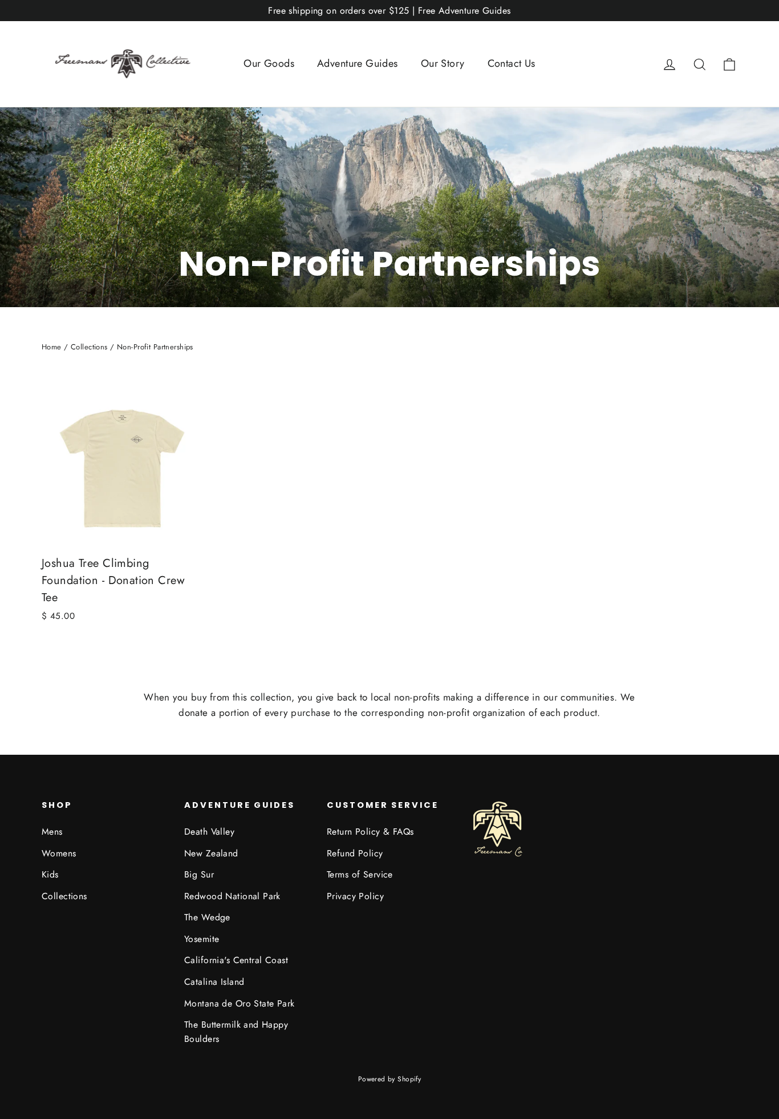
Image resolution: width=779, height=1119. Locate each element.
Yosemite (201, 938)
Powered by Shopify (389, 1079)
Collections (89, 346)
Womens (59, 853)
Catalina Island (214, 981)
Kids (50, 874)
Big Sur (199, 874)
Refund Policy (355, 853)
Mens (52, 831)
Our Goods (269, 63)
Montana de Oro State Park (239, 1003)
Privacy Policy (355, 896)
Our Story (443, 63)
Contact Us (511, 63)
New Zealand (211, 853)
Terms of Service (360, 874)
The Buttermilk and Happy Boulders (236, 1031)
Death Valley (209, 831)
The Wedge (207, 917)
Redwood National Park (232, 896)
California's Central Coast (236, 960)
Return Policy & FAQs (370, 831)
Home (52, 346)
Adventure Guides (357, 63)
